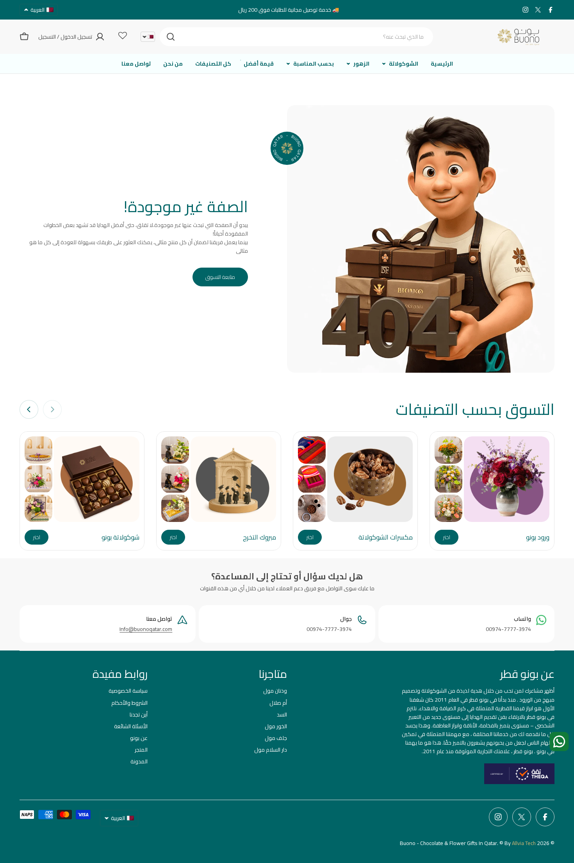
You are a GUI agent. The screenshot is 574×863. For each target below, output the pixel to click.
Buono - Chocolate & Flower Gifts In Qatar (448, 843)
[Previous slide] (52, 409)
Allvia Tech (524, 843)
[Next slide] (29, 409)
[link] (448, 450)
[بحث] (170, 36)
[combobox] (296, 36)
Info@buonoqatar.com (145, 629)
